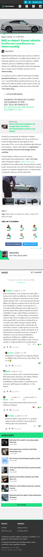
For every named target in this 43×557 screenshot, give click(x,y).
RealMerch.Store (37, 2)
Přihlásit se (21, 282)
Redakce (4, 527)
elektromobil (10, 214)
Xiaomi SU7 (34, 214)
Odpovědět (15, 347)
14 (40, 344)
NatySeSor (9, 290)
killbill (8, 371)
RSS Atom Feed (7, 531)
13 (40, 407)
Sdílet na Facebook (13, 244)
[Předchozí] (3, 201)
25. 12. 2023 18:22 (18, 36)
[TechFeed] (8, 6)
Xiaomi (27, 214)
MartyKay (11, 416)
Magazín (4, 36)
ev (15, 214)
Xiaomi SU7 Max (7, 216)
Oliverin (5, 399)
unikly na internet (27, 161)
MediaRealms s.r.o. (8, 547)
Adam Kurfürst (9, 51)
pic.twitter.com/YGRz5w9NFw (19, 107)
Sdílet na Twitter (30, 244)
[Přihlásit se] (40, 6)
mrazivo (10, 353)
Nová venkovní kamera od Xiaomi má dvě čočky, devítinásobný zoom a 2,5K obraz (22, 127)
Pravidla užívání (23, 531)
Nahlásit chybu (35, 248)
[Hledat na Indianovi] (20, 6)
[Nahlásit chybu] (20, 550)
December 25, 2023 (13, 109)
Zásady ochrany (22, 527)
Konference (20, 214)
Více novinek (21, 505)
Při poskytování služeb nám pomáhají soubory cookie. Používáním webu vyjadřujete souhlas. (19, 543)
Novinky (9, 36)
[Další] (39, 201)
